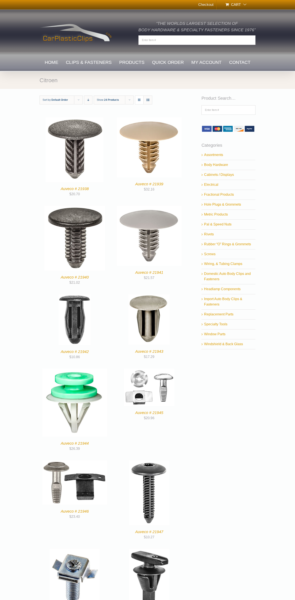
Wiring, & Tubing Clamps (223, 264)
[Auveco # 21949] (149, 551)
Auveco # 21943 (149, 351)
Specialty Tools (215, 324)
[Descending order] (88, 100)
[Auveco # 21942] (75, 297)
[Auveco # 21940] (74, 208)
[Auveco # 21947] (149, 463)
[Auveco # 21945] (149, 371)
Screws (210, 254)
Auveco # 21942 (75, 352)
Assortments (213, 155)
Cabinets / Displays (219, 174)
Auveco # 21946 (75, 511)
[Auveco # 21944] (74, 371)
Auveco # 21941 (149, 272)
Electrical (211, 184)
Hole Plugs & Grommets (222, 204)
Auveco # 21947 (149, 532)
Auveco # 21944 (75, 443)
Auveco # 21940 (75, 277)
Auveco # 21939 (149, 184)
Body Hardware (216, 165)
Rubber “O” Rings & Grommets (227, 244)
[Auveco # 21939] (149, 120)
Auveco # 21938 (75, 189)
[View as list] (148, 100)
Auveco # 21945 (149, 413)
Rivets (209, 234)
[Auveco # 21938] (74, 120)
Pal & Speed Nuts (218, 224)
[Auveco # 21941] (149, 208)
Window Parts (214, 334)
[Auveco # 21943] (149, 297)
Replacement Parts (218, 314)
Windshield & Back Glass (223, 344)
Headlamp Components (222, 289)
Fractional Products (219, 194)
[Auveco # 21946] (74, 463)
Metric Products (216, 214)
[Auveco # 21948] (75, 551)
